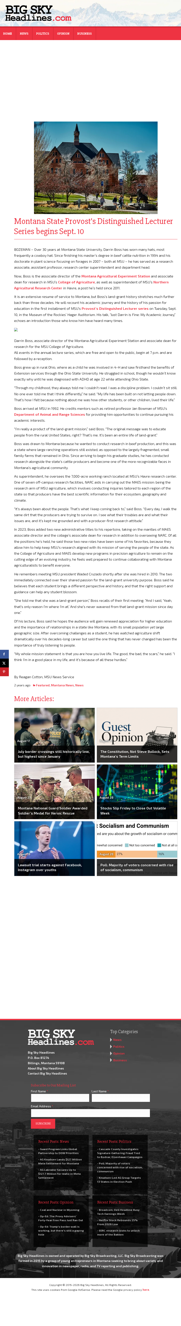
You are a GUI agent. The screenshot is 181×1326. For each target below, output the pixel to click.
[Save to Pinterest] (4, 671)
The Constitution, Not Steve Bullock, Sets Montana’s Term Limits (134, 753)
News (24, 33)
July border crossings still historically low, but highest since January (54, 753)
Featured (43, 685)
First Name (39, 1091)
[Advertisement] (90, 78)
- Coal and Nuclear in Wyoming (58, 1209)
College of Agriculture (76, 282)
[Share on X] (4, 663)
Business (84, 33)
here (146, 1289)
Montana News (62, 685)
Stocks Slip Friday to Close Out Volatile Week (133, 810)
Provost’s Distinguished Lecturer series (115, 308)
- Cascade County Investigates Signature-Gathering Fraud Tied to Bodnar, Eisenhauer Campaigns (119, 1153)
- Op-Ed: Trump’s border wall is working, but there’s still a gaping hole (61, 1230)
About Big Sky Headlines (46, 1068)
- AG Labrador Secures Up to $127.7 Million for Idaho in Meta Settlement (59, 1173)
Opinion (63, 33)
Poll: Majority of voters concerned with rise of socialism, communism (136, 867)
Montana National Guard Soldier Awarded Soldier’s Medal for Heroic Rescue (52, 810)
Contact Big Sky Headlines (47, 1073)
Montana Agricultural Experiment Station (115, 276)
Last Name (100, 1091)
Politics (42, 33)
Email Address (42, 1106)
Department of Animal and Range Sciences (49, 414)
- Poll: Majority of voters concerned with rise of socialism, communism (120, 1167)
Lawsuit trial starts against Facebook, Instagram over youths (50, 867)
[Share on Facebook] (4, 654)
